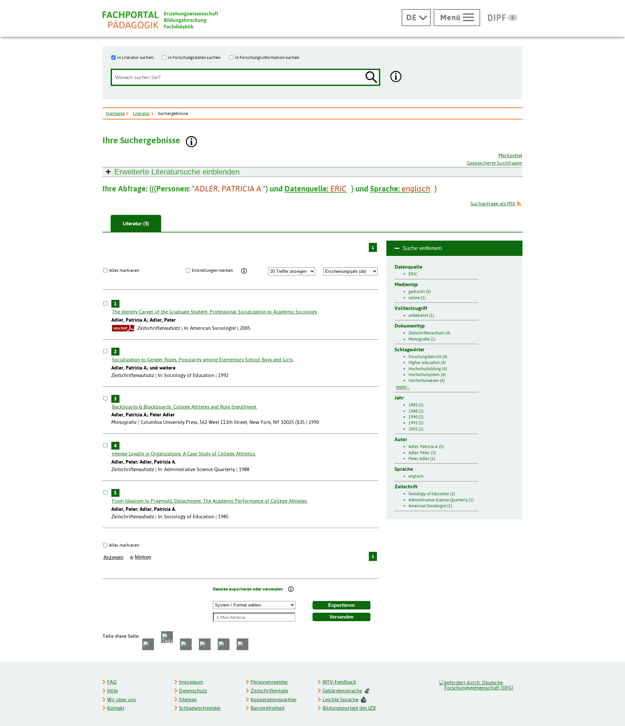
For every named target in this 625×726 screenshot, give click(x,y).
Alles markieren (124, 270)
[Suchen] (371, 77)
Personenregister (269, 682)
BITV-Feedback (339, 682)
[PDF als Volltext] (123, 328)
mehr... (403, 387)
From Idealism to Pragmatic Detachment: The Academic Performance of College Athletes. (210, 501)
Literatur (141, 113)
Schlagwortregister (200, 708)
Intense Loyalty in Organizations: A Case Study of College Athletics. (184, 453)
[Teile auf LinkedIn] (205, 644)
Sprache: (400, 188)
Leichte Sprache (340, 699)
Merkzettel (510, 155)
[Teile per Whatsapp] (186, 644)
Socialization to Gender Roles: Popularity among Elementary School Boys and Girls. (203, 359)
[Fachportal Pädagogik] (160, 20)
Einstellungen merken (212, 270)
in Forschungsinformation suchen (267, 57)
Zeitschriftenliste (269, 690)
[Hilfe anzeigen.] (396, 77)
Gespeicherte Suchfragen (494, 163)
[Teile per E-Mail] (223, 644)
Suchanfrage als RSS (492, 203)
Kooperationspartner (274, 699)
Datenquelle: (316, 188)
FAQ (112, 682)
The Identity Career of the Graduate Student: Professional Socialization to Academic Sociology (214, 311)
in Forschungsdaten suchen (194, 57)
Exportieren (341, 605)
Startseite (115, 113)
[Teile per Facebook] (148, 644)
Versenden (341, 617)
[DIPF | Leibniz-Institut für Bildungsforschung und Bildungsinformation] (502, 17)
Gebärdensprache (342, 690)
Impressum (191, 682)
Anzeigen (113, 557)
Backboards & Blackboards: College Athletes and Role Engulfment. (184, 407)
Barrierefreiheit (268, 708)
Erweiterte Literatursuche (177, 171)
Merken (143, 557)
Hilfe (112, 690)
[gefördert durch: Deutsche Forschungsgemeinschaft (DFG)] (480, 684)
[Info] (244, 271)
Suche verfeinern (422, 248)
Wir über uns (121, 699)
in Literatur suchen (135, 57)
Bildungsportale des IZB (349, 708)
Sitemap (188, 699)
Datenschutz (193, 690)
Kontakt (115, 708)
